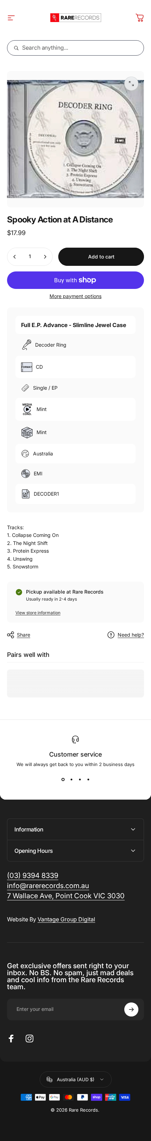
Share (23, 635)
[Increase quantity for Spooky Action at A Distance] (45, 256)
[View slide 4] (88, 779)
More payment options (75, 296)
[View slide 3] (80, 779)
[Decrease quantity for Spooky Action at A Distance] (14, 256)
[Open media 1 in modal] (131, 84)
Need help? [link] (131, 635)
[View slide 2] (71, 779)
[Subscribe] (131, 1009)
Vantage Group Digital (66, 919)
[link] (66, 896)
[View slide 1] (63, 779)
